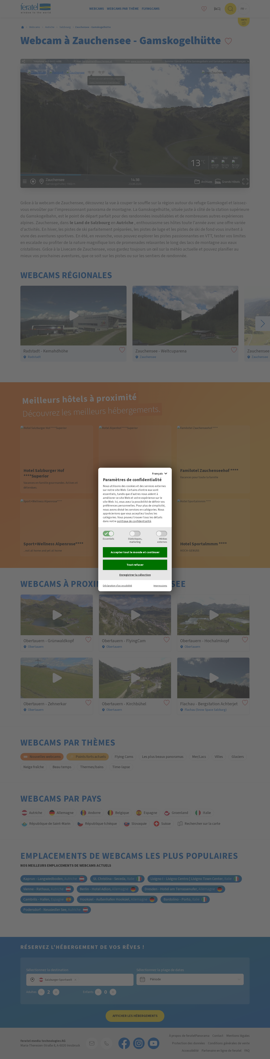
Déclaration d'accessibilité (117, 586)
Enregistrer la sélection (135, 575)
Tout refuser (135, 565)
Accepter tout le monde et (135, 552)
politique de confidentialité (134, 521)
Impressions (160, 586)
